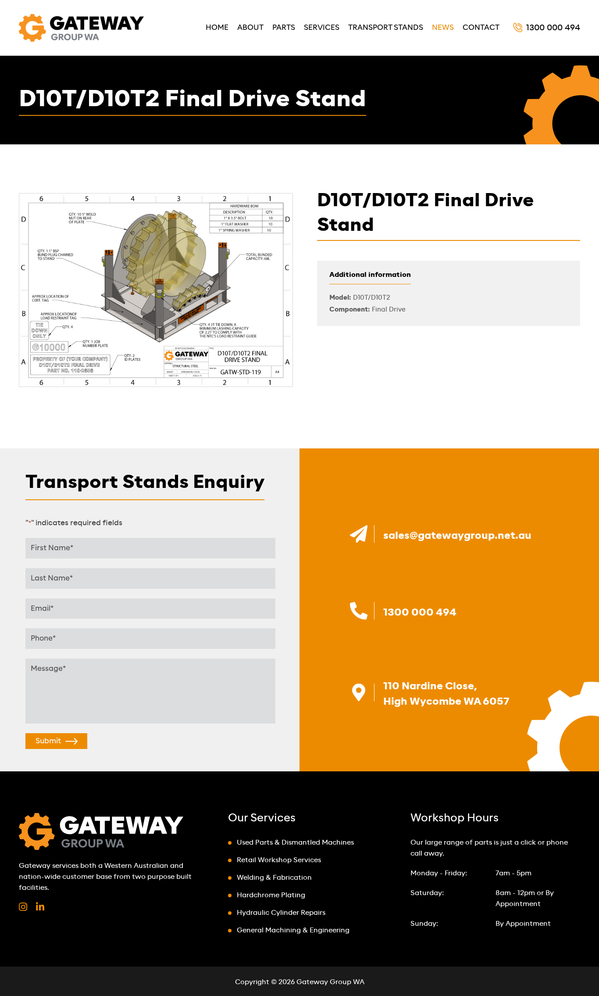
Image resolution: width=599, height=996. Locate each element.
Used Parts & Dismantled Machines (295, 842)
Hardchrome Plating (271, 895)
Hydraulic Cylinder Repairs (281, 913)
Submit (48, 741)
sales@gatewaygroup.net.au (457, 536)
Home (217, 27)
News (443, 27)
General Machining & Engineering (293, 930)
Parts (283, 27)
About (250, 27)
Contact (481, 27)
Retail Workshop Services (279, 860)
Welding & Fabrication (274, 877)
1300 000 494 (553, 28)
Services (321, 27)
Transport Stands (385, 27)
